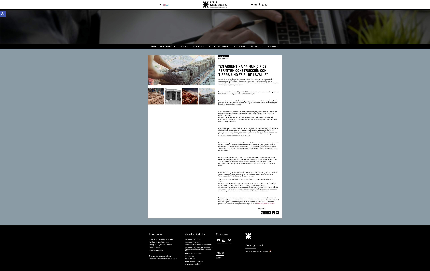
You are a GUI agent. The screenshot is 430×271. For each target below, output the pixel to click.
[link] (3, 14)
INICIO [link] (153, 46)
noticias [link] (183, 46)
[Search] (156, 4)
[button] (160, 4)
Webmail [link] (224, 243)
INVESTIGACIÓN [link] (198, 46)
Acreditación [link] (239, 46)
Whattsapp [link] (229, 243)
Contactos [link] (219, 243)
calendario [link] (255, 46)
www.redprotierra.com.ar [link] (265, 204)
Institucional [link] (166, 46)
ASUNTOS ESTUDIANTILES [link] (219, 46)
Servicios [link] (272, 46)
